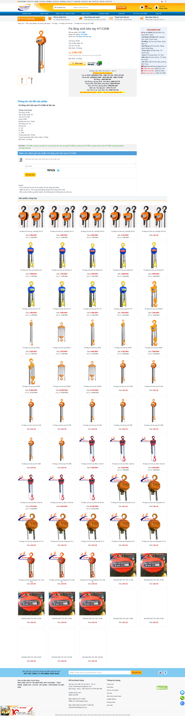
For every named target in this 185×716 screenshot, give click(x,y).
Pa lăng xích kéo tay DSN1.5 (62, 348)
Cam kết (121, 13)
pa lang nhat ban (25, 148)
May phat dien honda (108, 715)
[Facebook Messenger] (182, 692)
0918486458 (42, 1)
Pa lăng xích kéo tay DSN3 (123, 348)
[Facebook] (165, 1)
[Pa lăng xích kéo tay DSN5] (154, 332)
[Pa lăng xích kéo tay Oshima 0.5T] (31, 255)
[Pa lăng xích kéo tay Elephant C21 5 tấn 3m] (92, 565)
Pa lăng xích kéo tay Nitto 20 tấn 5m (92, 502)
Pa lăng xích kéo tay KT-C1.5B (31, 425)
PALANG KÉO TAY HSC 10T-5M (92, 657)
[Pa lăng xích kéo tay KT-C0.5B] (123, 371)
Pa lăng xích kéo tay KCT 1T (31, 309)
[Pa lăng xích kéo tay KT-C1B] (154, 371)
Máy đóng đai (59, 715)
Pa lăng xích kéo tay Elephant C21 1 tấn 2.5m (31, 580)
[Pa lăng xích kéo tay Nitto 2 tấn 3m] (123, 449)
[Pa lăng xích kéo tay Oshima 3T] (123, 255)
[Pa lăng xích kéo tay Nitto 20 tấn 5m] (92, 487)
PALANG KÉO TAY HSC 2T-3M (31, 618)
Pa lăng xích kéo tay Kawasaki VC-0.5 (123, 502)
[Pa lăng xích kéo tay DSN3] (123, 332)
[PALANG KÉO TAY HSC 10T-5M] (92, 642)
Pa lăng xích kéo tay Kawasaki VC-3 (92, 541)
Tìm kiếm (122, 7)
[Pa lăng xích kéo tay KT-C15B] (31, 449)
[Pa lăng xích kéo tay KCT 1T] (31, 294)
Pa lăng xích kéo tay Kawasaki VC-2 (62, 541)
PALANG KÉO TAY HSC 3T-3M (92, 618)
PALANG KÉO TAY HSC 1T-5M (154, 580)
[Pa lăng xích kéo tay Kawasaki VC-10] (154, 526)
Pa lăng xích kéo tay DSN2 (92, 348)
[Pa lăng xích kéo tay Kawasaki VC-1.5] (31, 526)
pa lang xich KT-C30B (82, 146)
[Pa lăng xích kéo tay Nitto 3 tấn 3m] (154, 449)
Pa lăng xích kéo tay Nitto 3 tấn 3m (154, 464)
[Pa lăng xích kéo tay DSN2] (92, 332)
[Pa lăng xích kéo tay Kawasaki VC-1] (154, 487)
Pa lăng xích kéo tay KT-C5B (123, 425)
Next (62, 51)
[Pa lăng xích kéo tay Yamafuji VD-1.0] (62, 216)
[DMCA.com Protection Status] (162, 687)
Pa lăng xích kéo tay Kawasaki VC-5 (123, 541)
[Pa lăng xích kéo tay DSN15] (62, 371)
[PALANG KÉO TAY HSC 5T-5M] (31, 642)
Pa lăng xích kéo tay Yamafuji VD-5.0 (123, 231)
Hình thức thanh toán (65, 13)
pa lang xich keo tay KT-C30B (101, 146)
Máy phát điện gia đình (94, 715)
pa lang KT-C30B (68, 146)
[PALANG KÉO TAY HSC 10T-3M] (62, 642)
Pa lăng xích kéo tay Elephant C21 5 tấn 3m (92, 580)
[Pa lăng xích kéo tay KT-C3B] (92, 410)
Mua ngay (79, 63)
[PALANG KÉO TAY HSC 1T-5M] (154, 565)
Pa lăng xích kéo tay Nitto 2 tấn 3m (123, 464)
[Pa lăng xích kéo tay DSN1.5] (62, 332)
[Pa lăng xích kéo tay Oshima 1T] (62, 255)
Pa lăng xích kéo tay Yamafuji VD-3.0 (92, 231)
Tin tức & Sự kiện (140, 13)
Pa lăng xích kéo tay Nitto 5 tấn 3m (31, 502)
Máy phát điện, (68, 715)
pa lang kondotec (118, 146)
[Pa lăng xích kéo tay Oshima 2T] (92, 255)
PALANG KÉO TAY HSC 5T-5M (31, 657)
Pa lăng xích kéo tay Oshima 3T (123, 270)
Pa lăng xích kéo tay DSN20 (92, 386)
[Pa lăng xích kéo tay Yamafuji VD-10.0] (154, 216)
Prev (20, 51)
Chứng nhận (104, 13)
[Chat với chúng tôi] (182, 703)
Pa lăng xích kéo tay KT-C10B (153, 425)
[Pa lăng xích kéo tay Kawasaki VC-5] (123, 526)
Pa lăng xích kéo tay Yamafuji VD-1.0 (62, 231)
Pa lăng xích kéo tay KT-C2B (62, 425)
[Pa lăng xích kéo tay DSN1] (31, 332)
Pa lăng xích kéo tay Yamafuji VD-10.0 (154, 231)
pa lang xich (43, 146)
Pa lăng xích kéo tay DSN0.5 (154, 309)
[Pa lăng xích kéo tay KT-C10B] (154, 410)
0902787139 (30, 1)
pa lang (35, 146)
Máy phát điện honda (80, 715)
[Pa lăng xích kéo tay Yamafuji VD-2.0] (31, 216)
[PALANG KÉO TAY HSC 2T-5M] (62, 603)
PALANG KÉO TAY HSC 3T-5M (123, 618)
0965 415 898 (160, 73)
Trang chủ (26, 13)
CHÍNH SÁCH (85, 13)
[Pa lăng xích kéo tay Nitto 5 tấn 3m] (31, 487)
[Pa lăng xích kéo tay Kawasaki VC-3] (92, 526)
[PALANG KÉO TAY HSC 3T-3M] (92, 603)
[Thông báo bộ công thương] (163, 682)
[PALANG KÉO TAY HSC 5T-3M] (154, 603)
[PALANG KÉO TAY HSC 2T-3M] (31, 603)
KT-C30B (29, 146)
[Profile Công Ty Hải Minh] (17, 710)
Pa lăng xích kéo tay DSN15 (62, 386)
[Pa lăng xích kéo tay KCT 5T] (123, 294)
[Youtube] (162, 1)
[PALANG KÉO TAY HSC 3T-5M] (123, 603)
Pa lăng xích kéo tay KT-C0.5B (123, 386)
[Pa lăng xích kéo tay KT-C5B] (123, 410)
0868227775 (70, 1)
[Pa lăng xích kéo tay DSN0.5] (154, 294)
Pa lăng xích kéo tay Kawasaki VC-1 (153, 502)
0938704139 (108, 1)
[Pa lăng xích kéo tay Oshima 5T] (154, 255)
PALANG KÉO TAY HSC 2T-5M (62, 618)
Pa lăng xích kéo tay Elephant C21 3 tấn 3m (62, 580)
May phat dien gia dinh (123, 715)
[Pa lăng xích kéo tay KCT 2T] (62, 294)
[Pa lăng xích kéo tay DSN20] (92, 371)
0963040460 (84, 1)
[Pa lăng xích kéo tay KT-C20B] (62, 449)
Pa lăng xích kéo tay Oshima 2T (92, 270)
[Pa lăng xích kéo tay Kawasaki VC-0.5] (123, 487)
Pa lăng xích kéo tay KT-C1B (154, 386)
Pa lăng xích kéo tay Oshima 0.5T (31, 270)
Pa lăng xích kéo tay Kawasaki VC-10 (154, 541)
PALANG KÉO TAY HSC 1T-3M (123, 580)
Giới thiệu (44, 13)
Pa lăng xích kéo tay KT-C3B (93, 425)
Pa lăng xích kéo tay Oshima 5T (154, 270)
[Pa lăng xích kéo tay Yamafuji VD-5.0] (123, 216)
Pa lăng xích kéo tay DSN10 (31, 386)
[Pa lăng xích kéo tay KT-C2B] (62, 410)
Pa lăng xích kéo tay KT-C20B (61, 464)
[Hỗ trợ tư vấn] (182, 698)
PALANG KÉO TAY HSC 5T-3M (154, 618)
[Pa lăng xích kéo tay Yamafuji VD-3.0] (92, 216)
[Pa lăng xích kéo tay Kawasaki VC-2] (62, 526)
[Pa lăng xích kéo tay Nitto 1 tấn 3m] (92, 449)
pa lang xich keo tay (55, 146)
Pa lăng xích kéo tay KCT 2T (62, 309)
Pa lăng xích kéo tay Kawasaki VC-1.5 (31, 541)
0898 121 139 (159, 68)
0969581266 (95, 1)
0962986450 (55, 1)
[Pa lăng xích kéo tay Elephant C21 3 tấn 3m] (62, 565)
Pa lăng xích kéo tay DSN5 (153, 348)
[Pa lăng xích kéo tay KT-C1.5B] (31, 410)
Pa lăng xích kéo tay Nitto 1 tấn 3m (92, 464)
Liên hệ (158, 13)
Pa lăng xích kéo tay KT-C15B (31, 464)
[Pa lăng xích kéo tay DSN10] (31, 371)
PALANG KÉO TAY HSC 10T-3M (62, 657)
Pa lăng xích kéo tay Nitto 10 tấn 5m (62, 502)
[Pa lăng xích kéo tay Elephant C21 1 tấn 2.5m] (31, 565)
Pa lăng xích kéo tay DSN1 (31, 348)
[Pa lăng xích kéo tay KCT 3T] (92, 294)
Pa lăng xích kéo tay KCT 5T (123, 309)
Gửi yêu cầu (136, 672)
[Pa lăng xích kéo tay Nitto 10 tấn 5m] (62, 487)
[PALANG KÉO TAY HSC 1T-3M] (123, 565)
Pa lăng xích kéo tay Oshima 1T (62, 270)
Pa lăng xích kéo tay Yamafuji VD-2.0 (31, 231)
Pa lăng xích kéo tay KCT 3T (93, 309)
